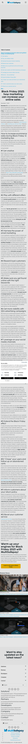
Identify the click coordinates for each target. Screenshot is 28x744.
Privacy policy (24, 362)
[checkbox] (2, 372)
